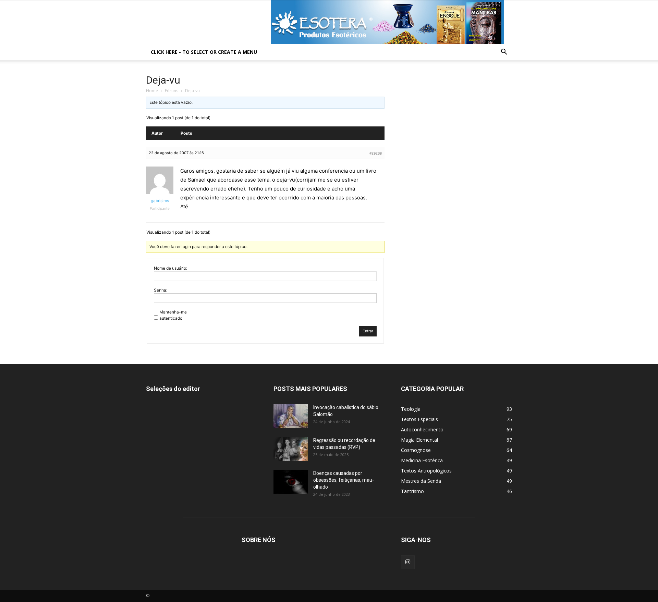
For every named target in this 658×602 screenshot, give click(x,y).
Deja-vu (163, 80)
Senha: (160, 290)
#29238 (375, 153)
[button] (504, 52)
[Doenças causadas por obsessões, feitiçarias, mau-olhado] (290, 482)
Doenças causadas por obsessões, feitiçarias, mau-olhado (343, 480)
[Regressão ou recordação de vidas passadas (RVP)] (290, 449)
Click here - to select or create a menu (204, 52)
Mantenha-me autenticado (173, 315)
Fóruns (171, 91)
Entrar (368, 331)
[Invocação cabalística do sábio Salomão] (290, 416)
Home (152, 91)
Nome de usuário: (170, 268)
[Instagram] (408, 562)
